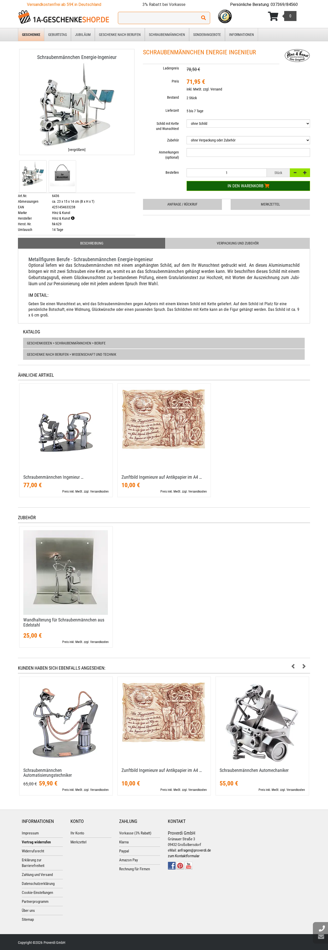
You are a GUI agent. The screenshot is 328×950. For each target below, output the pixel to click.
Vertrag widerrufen (36, 842)
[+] (305, 172)
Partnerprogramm (35, 901)
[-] (295, 172)
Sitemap (28, 919)
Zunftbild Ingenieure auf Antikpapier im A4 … (161, 477)
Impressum (30, 833)
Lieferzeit (172, 110)
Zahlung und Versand (37, 874)
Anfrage (182, 204)
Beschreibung (91, 243)
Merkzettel (270, 204)
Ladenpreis (171, 68)
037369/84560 (284, 4)
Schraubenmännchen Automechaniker (254, 770)
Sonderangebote (207, 35)
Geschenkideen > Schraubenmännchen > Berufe (66, 343)
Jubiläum (83, 35)
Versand (216, 89)
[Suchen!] (203, 18)
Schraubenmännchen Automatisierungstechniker (47, 773)
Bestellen (172, 172)
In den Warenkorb (246, 185)
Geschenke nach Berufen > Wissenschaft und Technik (71, 354)
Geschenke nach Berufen (120, 35)
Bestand (173, 97)
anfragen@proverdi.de (194, 850)
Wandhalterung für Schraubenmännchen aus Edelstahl (63, 622)
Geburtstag (57, 35)
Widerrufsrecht (33, 851)
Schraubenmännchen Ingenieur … (53, 477)
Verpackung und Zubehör (238, 243)
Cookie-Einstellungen (37, 892)
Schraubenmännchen (167, 35)
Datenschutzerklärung (38, 883)
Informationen (241, 35)
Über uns (28, 910)
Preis (175, 81)
